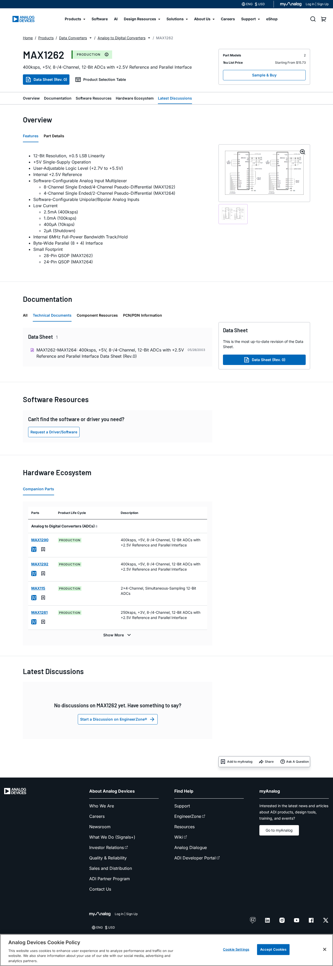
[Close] (324, 949)
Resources (184, 826)
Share (269, 761)
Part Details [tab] (54, 136)
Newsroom (100, 826)
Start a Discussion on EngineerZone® (113, 719)
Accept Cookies (273, 949)
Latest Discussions (175, 98)
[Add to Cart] (33, 549)
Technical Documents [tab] (52, 315)
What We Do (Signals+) (112, 837)
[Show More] (118, 635)
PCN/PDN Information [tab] (142, 315)
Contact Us (100, 889)
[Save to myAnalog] (43, 549)
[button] (90, 38)
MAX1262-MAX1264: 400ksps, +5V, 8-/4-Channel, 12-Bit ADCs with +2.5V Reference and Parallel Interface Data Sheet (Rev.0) (110, 353)
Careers (97, 816)
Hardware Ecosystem (135, 98)
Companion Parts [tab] (38, 489)
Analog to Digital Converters (121, 38)
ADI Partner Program (109, 878)
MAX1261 (39, 612)
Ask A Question (297, 761)
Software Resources (94, 98)
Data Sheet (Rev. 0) (50, 79)
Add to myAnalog (239, 761)
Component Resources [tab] (97, 315)
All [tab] (25, 315)
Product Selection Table (104, 79)
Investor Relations (106, 847)
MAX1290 (39, 540)
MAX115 (38, 588)
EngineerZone (187, 816)
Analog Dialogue (190, 847)
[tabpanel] (117, 208)
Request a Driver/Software (53, 432)
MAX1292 (39, 564)
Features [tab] (31, 136)
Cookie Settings (236, 949)
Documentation (58, 98)
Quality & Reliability (108, 857)
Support (182, 805)
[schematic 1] (233, 214)
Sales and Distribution (110, 868)
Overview (31, 98)
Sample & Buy (264, 75)
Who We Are (101, 805)
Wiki (178, 837)
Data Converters (73, 38)
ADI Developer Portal (195, 857)
